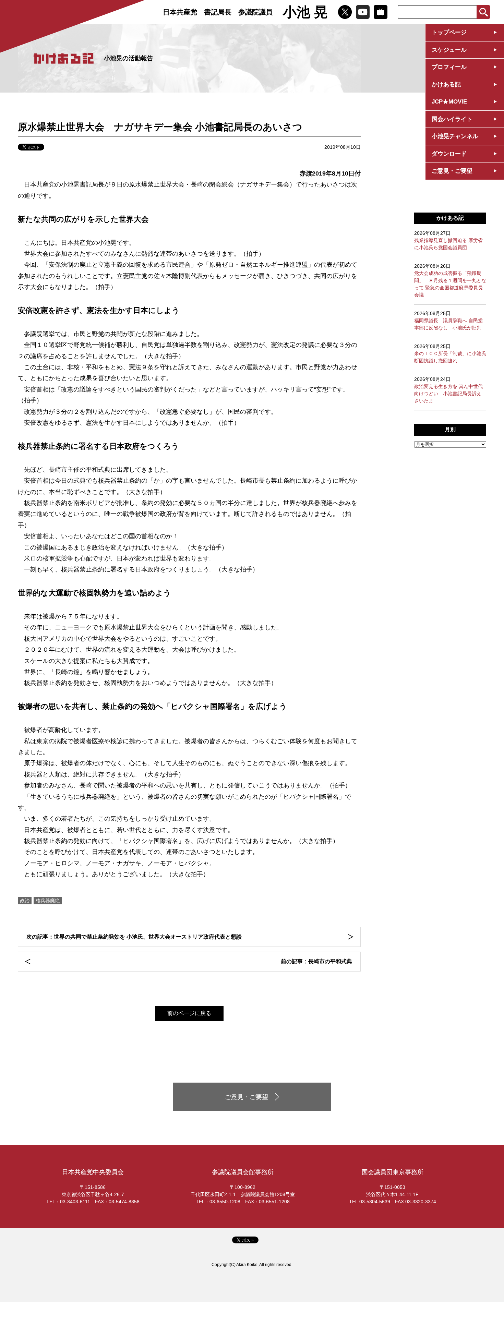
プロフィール (449, 67)
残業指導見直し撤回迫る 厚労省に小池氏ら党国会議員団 (448, 240)
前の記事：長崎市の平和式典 (316, 961)
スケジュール (449, 50)
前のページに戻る (189, 1013)
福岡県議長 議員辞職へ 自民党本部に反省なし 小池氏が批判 (448, 320)
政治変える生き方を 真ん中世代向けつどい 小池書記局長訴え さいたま (448, 389)
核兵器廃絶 (48, 900)
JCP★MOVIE (449, 101)
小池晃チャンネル (455, 136)
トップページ (449, 32)
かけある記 (446, 84)
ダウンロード (449, 153)
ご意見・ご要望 (452, 171)
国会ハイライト (452, 119)
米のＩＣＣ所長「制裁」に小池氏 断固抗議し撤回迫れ (450, 353)
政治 (24, 900)
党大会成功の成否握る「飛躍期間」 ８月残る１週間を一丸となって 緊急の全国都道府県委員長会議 (450, 280)
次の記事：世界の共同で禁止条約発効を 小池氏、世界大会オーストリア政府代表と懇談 (134, 937)
